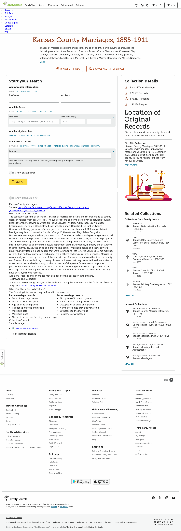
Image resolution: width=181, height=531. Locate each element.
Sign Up (156, 5)
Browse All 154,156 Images (108, 68)
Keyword (13, 146)
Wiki (7, 32)
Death (43, 111)
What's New (97, 421)
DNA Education (141, 417)
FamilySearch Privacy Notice (63, 522)
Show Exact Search (25, 172)
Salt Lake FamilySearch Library (104, 451)
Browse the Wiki (70, 68)
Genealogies (11, 22)
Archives (95, 395)
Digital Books (54, 447)
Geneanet (139, 447)
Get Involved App (55, 402)
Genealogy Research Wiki (102, 428)
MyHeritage (140, 436)
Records (9, 10)
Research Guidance (143, 413)
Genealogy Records (143, 398)
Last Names (65, 95)
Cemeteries (53, 425)
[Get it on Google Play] (80, 482)
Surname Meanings (143, 420)
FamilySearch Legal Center (16, 522)
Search (42, 5)
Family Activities (141, 406)
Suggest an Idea (55, 473)
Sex (35, 91)
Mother (31, 135)
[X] (160, 498)
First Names (14, 95)
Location (24, 146)
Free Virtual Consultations (102, 436)
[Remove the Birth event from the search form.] (113, 117)
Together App (54, 406)
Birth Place (13, 117)
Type (33, 146)
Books (8, 28)
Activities (80, 5)
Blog (94, 439)
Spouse (12, 135)
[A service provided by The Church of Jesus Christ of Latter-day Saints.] (163, 522)
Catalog (9, 25)
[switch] (11, 173)
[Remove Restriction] (113, 151)
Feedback (2, 356)
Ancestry (138, 432)
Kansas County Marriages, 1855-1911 (39, 285)
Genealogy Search (56, 436)
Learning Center (98, 425)
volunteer (64, 506)
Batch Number (44, 146)
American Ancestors (143, 443)
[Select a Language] (142, 5)
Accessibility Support (14, 517)
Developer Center (99, 398)
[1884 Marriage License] (25, 328)
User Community (55, 458)
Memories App (55, 398)
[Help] (148, 5)
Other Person (43, 135)
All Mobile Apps (55, 409)
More (42, 62)
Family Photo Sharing (143, 402)
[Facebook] (153, 498)
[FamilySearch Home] (12, 4)
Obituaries (53, 421)
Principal (95, 146)
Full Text (9, 13)
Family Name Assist (13, 440)
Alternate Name (24, 91)
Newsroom (10, 398)
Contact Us (53, 466)
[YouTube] (173, 498)
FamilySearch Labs (13, 425)
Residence (33, 111)
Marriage (21, 111)
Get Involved (67, 5)
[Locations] (136, 5)
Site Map (107, 522)
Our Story (9, 395)
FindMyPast (140, 439)
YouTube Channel (99, 432)
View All (129, 295)
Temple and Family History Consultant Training (24, 447)
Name (11, 91)
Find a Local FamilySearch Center (105, 455)
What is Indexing (12, 413)
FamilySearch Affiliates (101, 458)
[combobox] (34, 121)
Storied (138, 450)
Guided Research (55, 443)
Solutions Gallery (98, 402)
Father (22, 135)
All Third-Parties (141, 454)
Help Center (53, 462)
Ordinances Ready (13, 436)
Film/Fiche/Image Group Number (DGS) (71, 146)
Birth (11, 111)
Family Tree (30, 5)
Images (8, 16)
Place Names (54, 439)
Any (50, 111)
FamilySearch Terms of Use (39, 522)
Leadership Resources (14, 443)
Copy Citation (131, 165)
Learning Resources (143, 409)
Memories (53, 5)
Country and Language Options (125, 522)
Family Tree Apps (55, 395)
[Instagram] (167, 498)
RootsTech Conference (101, 417)
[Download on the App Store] (101, 481)
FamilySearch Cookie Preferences (89, 522)
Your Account (54, 469)
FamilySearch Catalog (57, 428)
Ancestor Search (55, 432)
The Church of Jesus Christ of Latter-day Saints (84, 527)
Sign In (171, 5)
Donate (8, 421)
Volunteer (9, 417)
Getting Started (98, 413)
